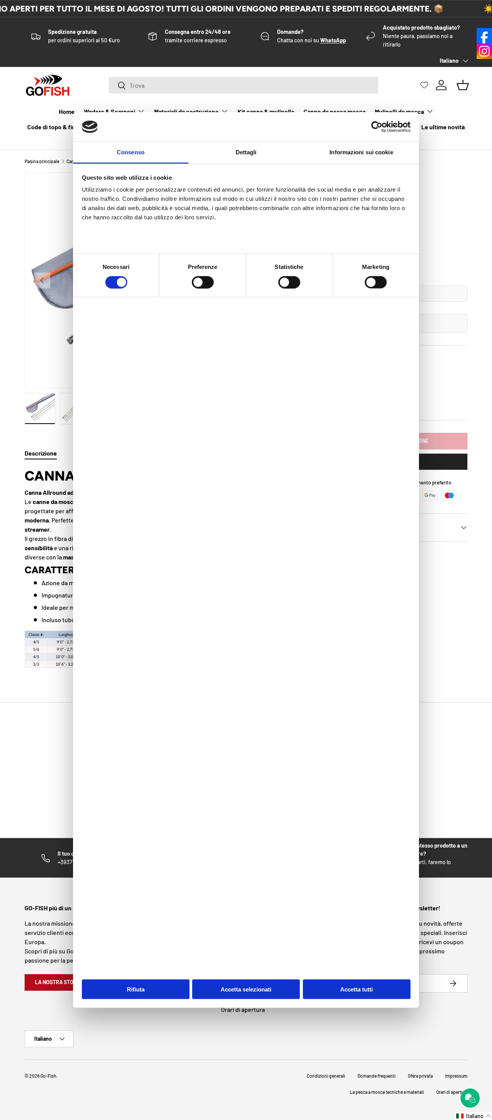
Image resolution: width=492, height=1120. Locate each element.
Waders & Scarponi (109, 111)
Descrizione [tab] (41, 453)
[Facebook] (484, 35)
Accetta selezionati (246, 989)
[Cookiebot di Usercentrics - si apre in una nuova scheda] (377, 127)
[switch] (203, 282)
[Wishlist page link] (424, 85)
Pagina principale (42, 161)
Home (67, 111)
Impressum (456, 1075)
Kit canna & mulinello (266, 111)
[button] (473, 1116)
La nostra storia (58, 982)
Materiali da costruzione (186, 111)
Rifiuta (136, 989)
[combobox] (243, 85)
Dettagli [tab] (246, 152)
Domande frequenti (376, 1075)
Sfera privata (420, 1075)
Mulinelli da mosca (399, 111)
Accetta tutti (356, 989)
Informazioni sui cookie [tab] (361, 152)
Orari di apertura (243, 1009)
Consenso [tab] (131, 152)
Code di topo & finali (54, 126)
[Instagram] (484, 51)
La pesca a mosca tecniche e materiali (387, 1092)
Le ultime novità (443, 126)
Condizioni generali (326, 1075)
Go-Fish (48, 1075)
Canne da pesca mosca (335, 111)
